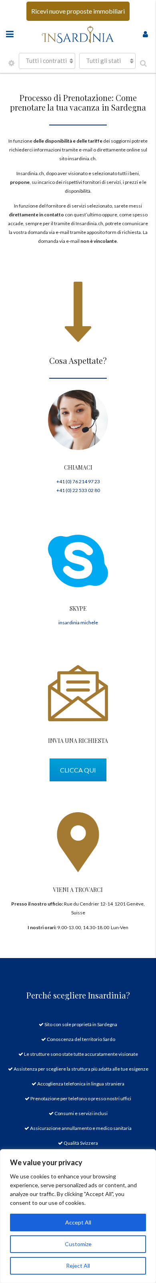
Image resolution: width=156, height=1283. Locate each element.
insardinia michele (78, 622)
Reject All (78, 1265)
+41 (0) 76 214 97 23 (78, 481)
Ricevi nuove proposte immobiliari (78, 11)
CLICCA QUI (78, 770)
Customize (78, 1244)
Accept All (78, 1222)
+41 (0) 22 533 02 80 (78, 490)
